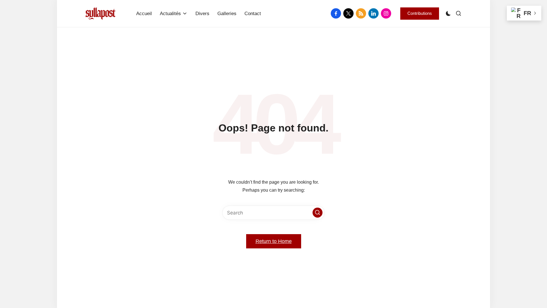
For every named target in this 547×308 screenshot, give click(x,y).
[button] (419, 13)
